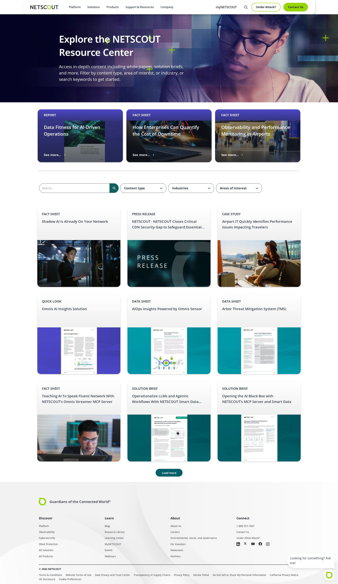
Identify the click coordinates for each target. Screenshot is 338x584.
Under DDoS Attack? (248, 538)
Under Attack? (266, 7)
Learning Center (114, 538)
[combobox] (143, 188)
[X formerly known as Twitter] (245, 543)
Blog (107, 526)
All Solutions (46, 550)
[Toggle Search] (246, 7)
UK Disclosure (47, 579)
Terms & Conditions (50, 575)
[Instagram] (268, 544)
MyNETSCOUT (113, 544)
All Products (46, 556)
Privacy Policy (182, 575)
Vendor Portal (201, 575)
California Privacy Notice (284, 575)
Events (108, 550)
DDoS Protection (48, 544)
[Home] (44, 7)
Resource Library (115, 532)
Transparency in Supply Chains (152, 575)
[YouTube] (253, 544)
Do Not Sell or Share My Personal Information (239, 575)
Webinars (110, 556)
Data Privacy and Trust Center (112, 575)
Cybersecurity (47, 538)
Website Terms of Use (78, 575)
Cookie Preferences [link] (70, 579)
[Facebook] (260, 544)
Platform (75, 7)
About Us (176, 526)
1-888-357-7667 (245, 526)
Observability (47, 532)
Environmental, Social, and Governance (194, 538)
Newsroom (177, 550)
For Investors (178, 544)
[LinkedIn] (238, 544)
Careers (175, 532)
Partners (176, 556)
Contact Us (295, 7)
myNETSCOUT (226, 7)
